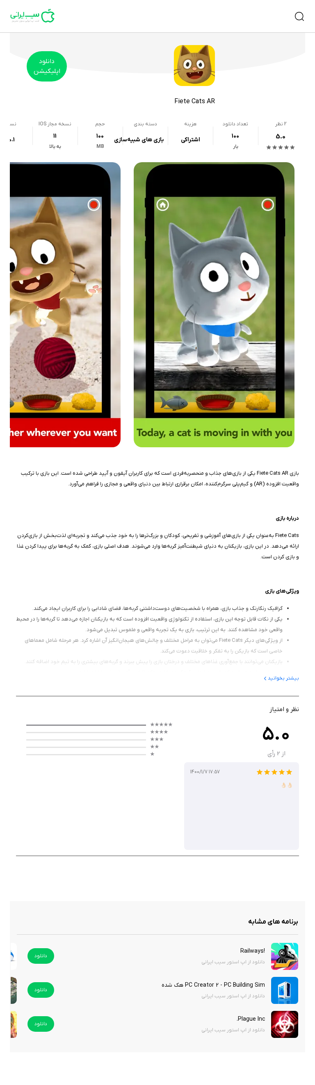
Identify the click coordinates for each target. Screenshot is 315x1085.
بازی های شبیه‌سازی (139, 140)
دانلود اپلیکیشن (47, 66)
